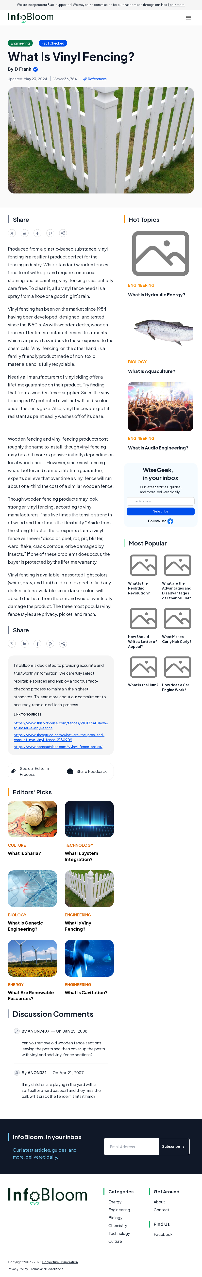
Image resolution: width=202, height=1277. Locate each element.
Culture (17, 845)
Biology (17, 914)
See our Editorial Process (35, 771)
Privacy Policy (18, 1269)
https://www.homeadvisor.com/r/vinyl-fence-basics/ (58, 746)
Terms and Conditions (47, 1269)
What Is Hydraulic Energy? (156, 294)
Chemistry (117, 1225)
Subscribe (160, 511)
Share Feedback (91, 771)
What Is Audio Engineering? (158, 447)
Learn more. (176, 5)
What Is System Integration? (81, 856)
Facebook (163, 1234)
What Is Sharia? (24, 853)
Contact (161, 1209)
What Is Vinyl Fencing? (79, 926)
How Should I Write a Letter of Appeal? (142, 641)
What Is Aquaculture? (151, 371)
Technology (79, 845)
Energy (16, 984)
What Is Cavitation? (86, 992)
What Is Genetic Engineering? (25, 926)
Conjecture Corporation (60, 1262)
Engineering (78, 914)
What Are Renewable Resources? (31, 995)
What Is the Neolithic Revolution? (139, 588)
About (159, 1201)
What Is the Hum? (143, 685)
